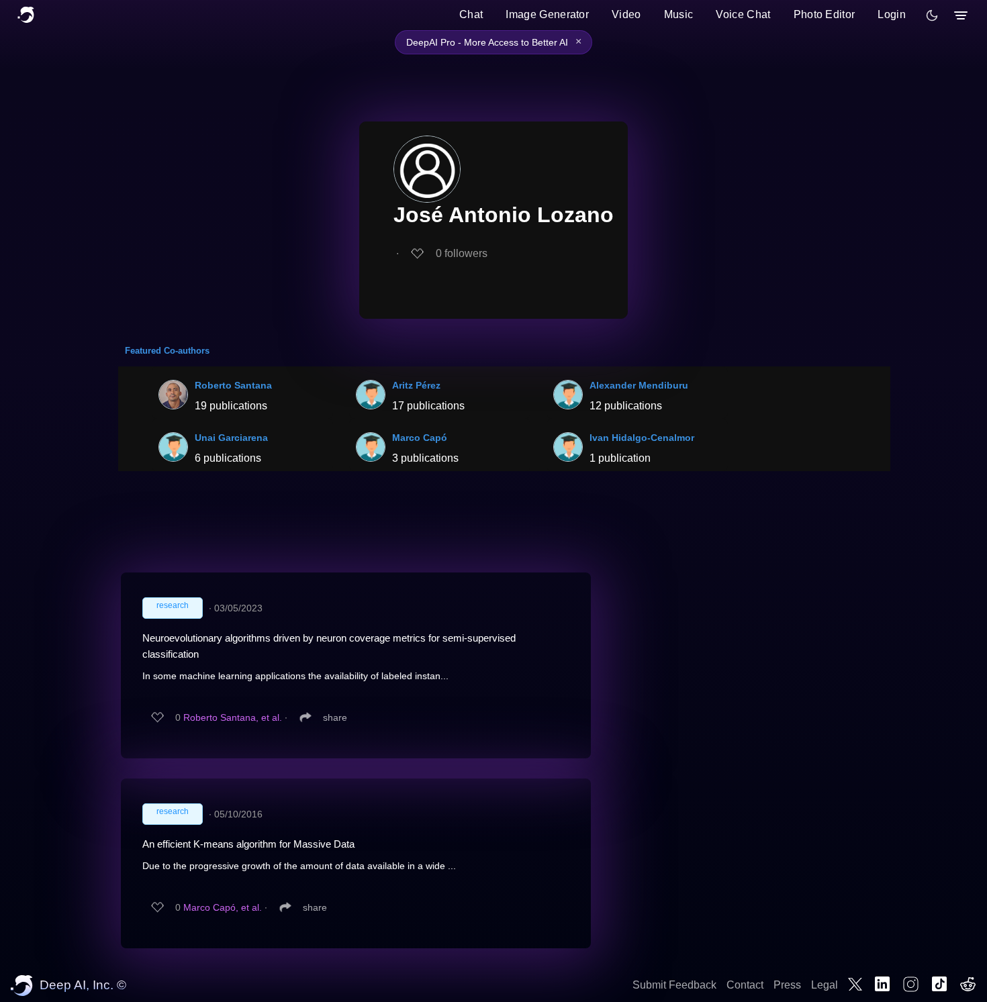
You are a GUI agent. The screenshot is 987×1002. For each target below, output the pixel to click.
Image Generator (547, 14)
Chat (471, 14)
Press (787, 985)
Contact (744, 985)
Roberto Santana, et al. (232, 717)
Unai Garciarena (231, 437)
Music (679, 14)
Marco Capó (419, 437)
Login (892, 14)
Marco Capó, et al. (222, 907)
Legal (824, 985)
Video (626, 14)
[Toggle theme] (932, 15)
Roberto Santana (233, 385)
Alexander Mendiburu (639, 385)
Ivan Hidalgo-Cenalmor (642, 437)
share (335, 717)
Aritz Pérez (416, 385)
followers (461, 253)
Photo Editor (824, 14)
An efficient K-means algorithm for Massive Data (248, 844)
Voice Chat (743, 14)
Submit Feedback (674, 985)
